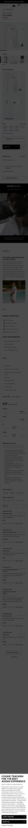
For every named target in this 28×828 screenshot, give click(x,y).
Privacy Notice (19, 805)
